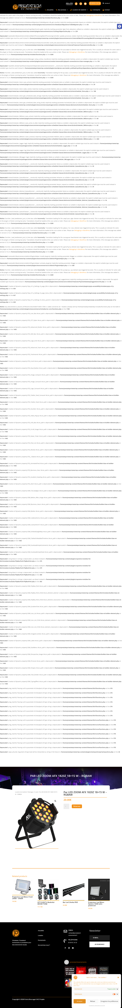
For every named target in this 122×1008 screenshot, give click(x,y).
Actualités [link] (50, 10)
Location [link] (40, 935)
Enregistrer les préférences (109, 1001)
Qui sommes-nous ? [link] (44, 945)
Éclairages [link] (30, 792)
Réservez (76, 806)
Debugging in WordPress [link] (94, 15)
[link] (119, 26)
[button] (118, 977)
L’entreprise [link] (96, 10)
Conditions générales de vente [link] (97, 1005)
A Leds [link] (36, 792)
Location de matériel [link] (79, 10)
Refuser (92, 1001)
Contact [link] (107, 10)
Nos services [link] (62, 10)
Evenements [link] (41, 940)
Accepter (79, 1001)
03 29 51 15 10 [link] (95, 3)
